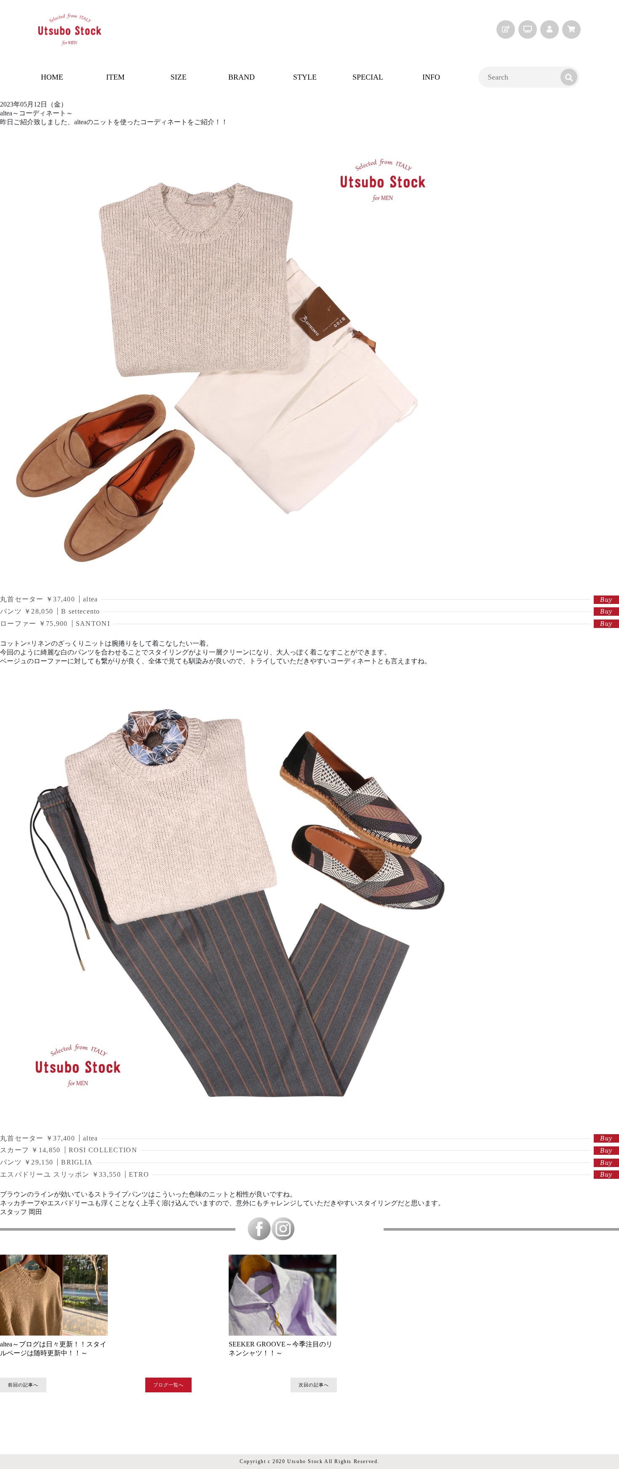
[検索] (568, 77)
